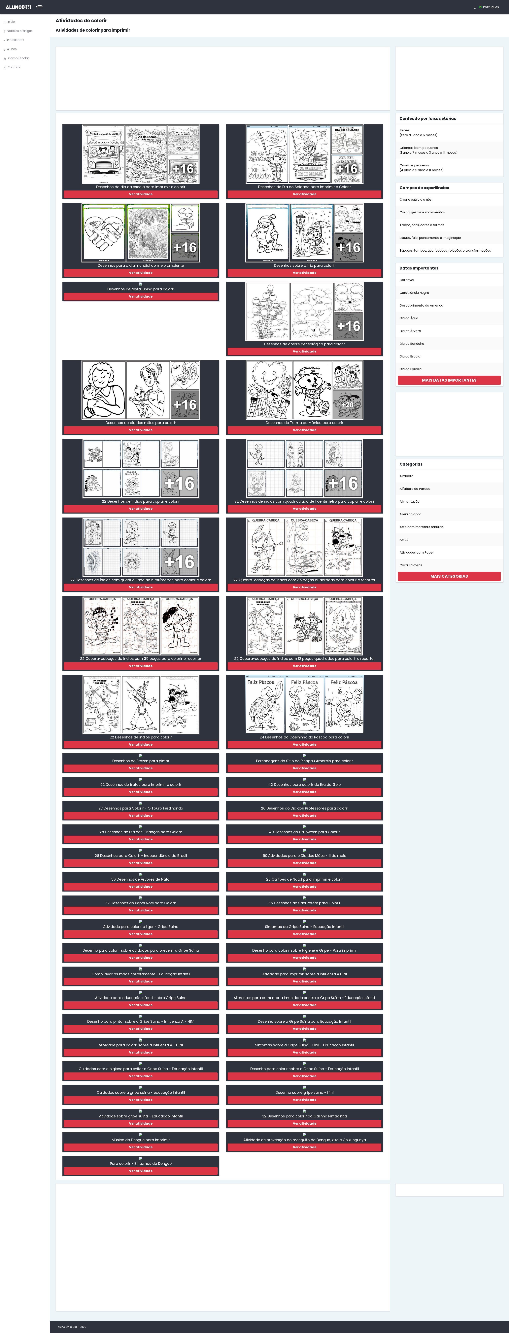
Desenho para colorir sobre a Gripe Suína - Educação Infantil (304, 1068)
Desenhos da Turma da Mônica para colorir (304, 422)
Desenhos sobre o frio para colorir (304, 265)
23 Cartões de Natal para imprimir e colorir (304, 879)
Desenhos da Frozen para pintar (140, 760)
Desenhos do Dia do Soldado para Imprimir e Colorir (304, 186)
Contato (14, 67)
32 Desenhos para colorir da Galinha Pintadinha (304, 1116)
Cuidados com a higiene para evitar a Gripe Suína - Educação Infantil (141, 1068)
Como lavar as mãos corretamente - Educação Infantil (141, 974)
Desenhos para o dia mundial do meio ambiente (141, 265)
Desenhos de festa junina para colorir (140, 289)
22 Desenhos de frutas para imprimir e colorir (140, 784)
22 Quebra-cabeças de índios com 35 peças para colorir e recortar (140, 658)
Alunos (12, 49)
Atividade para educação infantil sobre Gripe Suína (141, 997)
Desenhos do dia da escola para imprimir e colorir (141, 186)
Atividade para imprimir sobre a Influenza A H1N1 (304, 974)
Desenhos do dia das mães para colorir (141, 422)
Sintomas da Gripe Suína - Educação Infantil (304, 926)
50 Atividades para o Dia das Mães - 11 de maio (304, 855)
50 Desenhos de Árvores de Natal (140, 879)
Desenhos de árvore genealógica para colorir (304, 344)
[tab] (449, 380)
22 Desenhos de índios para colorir (141, 737)
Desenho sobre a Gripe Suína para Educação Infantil (304, 1021)
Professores (15, 40)
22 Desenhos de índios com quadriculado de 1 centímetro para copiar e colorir (304, 501)
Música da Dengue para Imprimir (141, 1139)
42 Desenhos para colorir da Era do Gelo (304, 784)
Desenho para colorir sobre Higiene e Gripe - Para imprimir (304, 950)
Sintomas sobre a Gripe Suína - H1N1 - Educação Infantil (304, 1045)
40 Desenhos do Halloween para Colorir (304, 831)
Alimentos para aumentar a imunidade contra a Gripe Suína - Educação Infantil (305, 997)
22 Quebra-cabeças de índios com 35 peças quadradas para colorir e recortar (304, 579)
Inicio (11, 22)
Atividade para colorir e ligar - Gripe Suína (140, 926)
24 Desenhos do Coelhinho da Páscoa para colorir (304, 737)
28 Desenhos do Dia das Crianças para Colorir (141, 831)
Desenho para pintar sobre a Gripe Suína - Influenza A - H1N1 (140, 1021)
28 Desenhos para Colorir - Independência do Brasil (141, 855)
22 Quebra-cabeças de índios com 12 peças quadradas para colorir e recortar (304, 658)
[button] (449, 380)
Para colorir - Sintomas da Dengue (141, 1163)
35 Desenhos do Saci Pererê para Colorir (304, 902)
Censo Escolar (18, 58)
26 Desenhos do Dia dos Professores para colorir (304, 808)
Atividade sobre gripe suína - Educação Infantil (141, 1116)
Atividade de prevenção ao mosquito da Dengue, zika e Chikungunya (304, 1139)
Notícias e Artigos (20, 31)
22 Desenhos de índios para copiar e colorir (141, 501)
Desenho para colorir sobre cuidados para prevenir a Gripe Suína (141, 950)
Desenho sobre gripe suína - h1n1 (305, 1092)
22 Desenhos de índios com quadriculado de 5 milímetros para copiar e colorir (140, 579)
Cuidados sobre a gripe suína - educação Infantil (141, 1092)
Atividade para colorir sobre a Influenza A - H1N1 (141, 1045)
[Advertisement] (178, 78)
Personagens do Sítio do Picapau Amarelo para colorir (304, 760)
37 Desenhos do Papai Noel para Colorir (140, 902)
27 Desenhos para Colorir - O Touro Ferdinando (140, 808)
